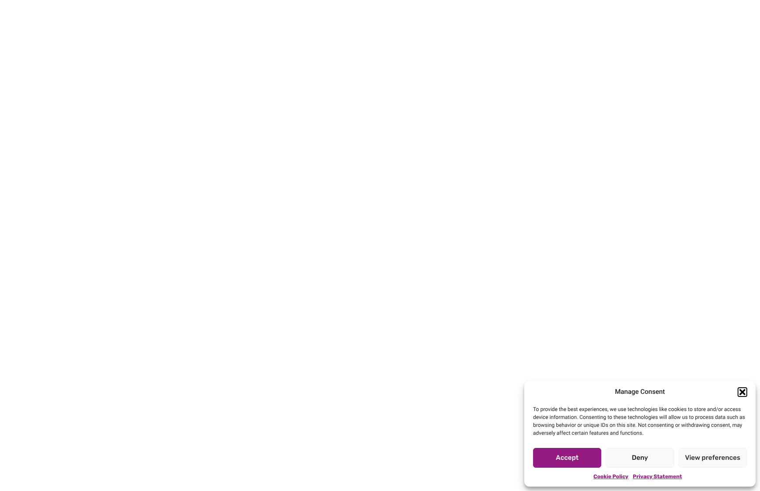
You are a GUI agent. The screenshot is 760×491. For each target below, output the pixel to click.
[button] (742, 392)
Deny (640, 458)
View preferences (712, 458)
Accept (567, 458)
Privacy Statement (657, 476)
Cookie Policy (610, 476)
